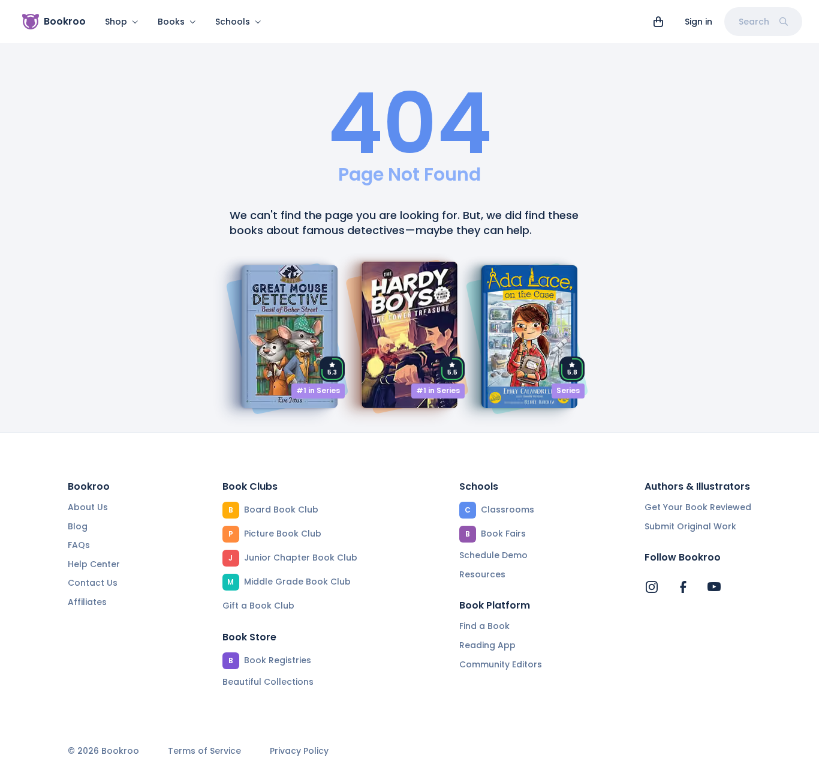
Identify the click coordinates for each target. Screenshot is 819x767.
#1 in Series (318, 390)
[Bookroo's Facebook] (683, 587)
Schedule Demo (493, 555)
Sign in (698, 22)
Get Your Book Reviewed (698, 507)
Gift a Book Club (258, 606)
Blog (78, 526)
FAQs (79, 545)
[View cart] (658, 21)
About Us (88, 507)
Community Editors (500, 664)
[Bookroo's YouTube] (714, 587)
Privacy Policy (299, 751)
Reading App (487, 645)
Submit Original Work (690, 526)
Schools (232, 22)
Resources (482, 574)
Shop (116, 22)
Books (171, 22)
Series (568, 390)
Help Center (94, 564)
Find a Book (484, 626)
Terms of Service (204, 751)
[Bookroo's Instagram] (651, 587)
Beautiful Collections (268, 682)
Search (754, 22)
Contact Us (93, 583)
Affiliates (87, 602)
